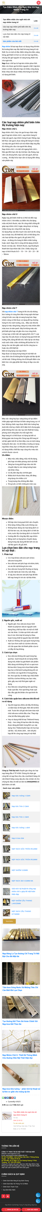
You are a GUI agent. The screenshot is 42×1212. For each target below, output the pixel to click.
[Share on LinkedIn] (15, 1098)
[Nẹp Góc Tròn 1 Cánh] (6, 817)
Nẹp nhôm (6, 46)
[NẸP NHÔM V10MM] (6, 870)
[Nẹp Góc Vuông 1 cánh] (6, 827)
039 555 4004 (32, 1209)
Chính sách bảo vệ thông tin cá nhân (15, 1184)
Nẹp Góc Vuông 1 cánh (21, 828)
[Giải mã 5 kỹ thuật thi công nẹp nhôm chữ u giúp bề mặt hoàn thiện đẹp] (6, 891)
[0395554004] (38, 1200)
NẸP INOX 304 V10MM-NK (22, 881)
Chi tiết (36, 28)
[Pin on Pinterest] (12, 1098)
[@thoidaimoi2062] (8, 1196)
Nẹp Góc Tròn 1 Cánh (20, 817)
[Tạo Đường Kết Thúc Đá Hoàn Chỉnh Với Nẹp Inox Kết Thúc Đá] (21, 1007)
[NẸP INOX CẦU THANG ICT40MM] (6, 912)
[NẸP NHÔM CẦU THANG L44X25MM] (6, 902)
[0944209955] (38, 1195)
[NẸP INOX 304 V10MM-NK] (6, 880)
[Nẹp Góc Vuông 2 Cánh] (6, 795)
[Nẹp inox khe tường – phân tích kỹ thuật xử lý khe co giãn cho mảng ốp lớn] (21, 1075)
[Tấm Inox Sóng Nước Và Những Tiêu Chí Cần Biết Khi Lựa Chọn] (21, 973)
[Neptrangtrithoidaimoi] (3, 1196)
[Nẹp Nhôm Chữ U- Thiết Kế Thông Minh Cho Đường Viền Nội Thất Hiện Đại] (21, 1041)
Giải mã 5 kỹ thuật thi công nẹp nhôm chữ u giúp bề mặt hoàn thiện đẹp (24, 891)
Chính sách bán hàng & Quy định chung (16, 1181)
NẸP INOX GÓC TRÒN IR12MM (24, 849)
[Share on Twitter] (8, 1098)
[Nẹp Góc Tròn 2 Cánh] (6, 806)
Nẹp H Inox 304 (18, 838)
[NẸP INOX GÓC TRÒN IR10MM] (6, 859)
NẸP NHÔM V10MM (20, 870)
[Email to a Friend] (10, 1098)
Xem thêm (9, 921)
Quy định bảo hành (9, 1190)
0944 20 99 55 (12, 1209)
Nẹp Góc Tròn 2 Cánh (20, 806)
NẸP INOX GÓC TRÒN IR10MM (24, 860)
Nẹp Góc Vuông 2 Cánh (21, 796)
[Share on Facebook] (5, 1098)
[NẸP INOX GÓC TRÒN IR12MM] (6, 848)
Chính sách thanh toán (10, 1187)
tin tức (20, 12)
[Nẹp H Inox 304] (6, 838)
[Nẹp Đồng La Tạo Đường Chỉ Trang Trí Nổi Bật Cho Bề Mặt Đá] (21, 939)
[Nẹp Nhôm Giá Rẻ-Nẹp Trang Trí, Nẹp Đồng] (3, 3)
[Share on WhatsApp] (3, 1098)
